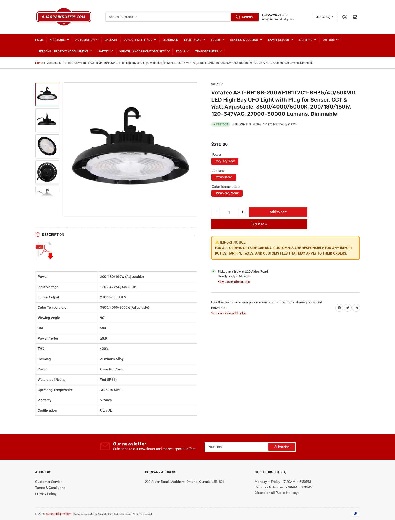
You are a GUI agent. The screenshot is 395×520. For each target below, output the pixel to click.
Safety (103, 51)
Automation (85, 40)
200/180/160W (225, 161)
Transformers (206, 51)
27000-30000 (223, 177)
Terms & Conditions (50, 488)
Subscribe (281, 447)
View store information (234, 282)
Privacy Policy (45, 494)
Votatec (217, 84)
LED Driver (170, 40)
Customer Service (48, 482)
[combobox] (182, 17)
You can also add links (228, 313)
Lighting (305, 40)
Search (247, 17)
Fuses (215, 40)
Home (39, 40)
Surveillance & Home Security (142, 51)
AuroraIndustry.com (58, 513)
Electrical (192, 40)
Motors (329, 40)
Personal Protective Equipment (63, 51)
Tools (180, 51)
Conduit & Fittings (138, 40)
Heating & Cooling (244, 40)
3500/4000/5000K (227, 193)
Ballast (111, 40)
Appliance (57, 40)
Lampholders (278, 40)
